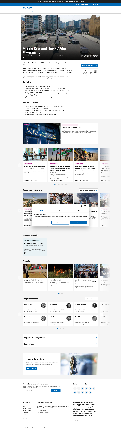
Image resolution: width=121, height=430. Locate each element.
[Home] (27, 8)
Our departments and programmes (41, 11)
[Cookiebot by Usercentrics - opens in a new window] (81, 206)
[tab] (54, 184)
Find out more (30, 368)
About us (29, 11)
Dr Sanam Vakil (27, 63)
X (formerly (35, 76)
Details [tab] (60, 210)
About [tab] (79, 210)
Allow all (78, 222)
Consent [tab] (41, 210)
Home (24, 11)
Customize (59, 222)
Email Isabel (84, 76)
